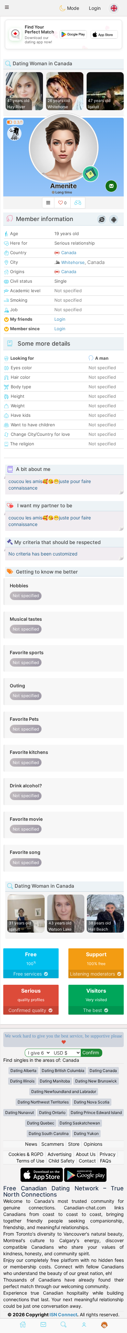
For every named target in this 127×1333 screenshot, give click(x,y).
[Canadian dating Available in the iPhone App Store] (42, 1171)
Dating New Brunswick (96, 1081)
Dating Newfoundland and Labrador (63, 1091)
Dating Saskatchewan (80, 1123)
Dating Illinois (22, 1081)
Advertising (60, 1154)
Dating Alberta (23, 1070)
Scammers (52, 1144)
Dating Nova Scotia (91, 1102)
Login (95, 8)
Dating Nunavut (19, 1112)
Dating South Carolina (49, 1133)
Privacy (108, 1154)
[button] (7, 7)
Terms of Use (30, 1160)
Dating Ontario (52, 1112)
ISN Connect (63, 1314)
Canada (68, 252)
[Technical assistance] (104, 1325)
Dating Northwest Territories (43, 1102)
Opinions (93, 1144)
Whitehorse (73, 262)
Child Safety (62, 1160)
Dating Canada (103, 1070)
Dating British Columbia (63, 1070)
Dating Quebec (40, 1123)
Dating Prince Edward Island (96, 1112)
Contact (87, 1160)
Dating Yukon (86, 1133)
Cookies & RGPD (25, 1154)
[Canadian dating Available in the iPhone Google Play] (85, 1171)
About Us (85, 1154)
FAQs (105, 1160)
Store (73, 1144)
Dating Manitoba (55, 1081)
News (31, 1144)
